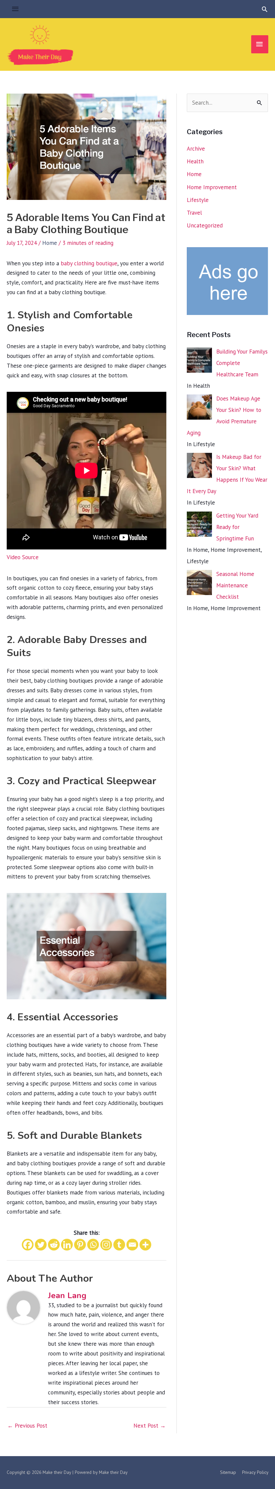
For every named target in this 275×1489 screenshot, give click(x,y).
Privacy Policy (255, 1472)
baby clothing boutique (89, 263)
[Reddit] (54, 1245)
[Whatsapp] (93, 1245)
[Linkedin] (67, 1245)
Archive (196, 148)
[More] (145, 1245)
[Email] (132, 1245)
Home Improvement (212, 187)
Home (49, 243)
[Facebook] (28, 1245)
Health (195, 161)
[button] (264, 9)
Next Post (149, 1425)
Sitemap (228, 1472)
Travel (194, 212)
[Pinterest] (80, 1245)
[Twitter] (41, 1245)
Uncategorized (205, 225)
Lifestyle (198, 200)
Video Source (23, 557)
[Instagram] (106, 1245)
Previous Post (27, 1425)
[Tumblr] (119, 1245)
